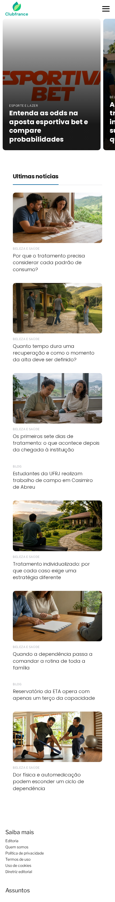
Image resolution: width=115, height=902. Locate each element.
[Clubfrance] (18, 9)
